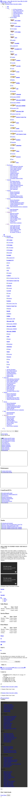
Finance (9, 190)
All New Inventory (17, 9)
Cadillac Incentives (17, 12)
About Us (9, 212)
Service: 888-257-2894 (6, 2)
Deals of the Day (14, 175)
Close (8, 795)
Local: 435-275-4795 (15, 225)
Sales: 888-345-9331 (12, 1)
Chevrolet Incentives (18, 13)
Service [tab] (5, 599)
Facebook (4, 1)
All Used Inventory (14, 170)
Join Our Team (13, 220)
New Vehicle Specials (18, 10)
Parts (8, 208)
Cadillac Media (13, 216)
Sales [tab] (5, 598)
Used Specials (13, 171)
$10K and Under (14, 174)
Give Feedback (5, 698)
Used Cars (6, 377)
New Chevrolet (7, 236)
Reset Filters (3, 795)
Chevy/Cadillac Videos (15, 218)
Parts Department (14, 209)
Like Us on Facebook (7, 667)
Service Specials (14, 205)
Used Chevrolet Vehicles (16, 167)
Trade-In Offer (16, 16)
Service (9, 198)
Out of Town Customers (16, 222)
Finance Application (15, 193)
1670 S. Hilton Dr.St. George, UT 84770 (15, 231)
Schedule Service (14, 201)
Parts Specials (13, 210)
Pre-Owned (10, 165)
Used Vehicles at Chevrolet (16, 166)
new (8, 8)
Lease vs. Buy (16, 14)
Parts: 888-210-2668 (22, 1)
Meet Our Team (14, 214)
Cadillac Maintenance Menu (16, 204)
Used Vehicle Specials (15, 183)
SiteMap (3, 699)
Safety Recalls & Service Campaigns (18, 206)
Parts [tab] (5, 601)
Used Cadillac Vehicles (15, 169)
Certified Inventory (14, 173)
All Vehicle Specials (15, 181)
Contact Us (12, 221)
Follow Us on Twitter (19, 667)
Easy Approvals (14, 177)
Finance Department (15, 192)
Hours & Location (14, 213)
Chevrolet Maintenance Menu (17, 202)
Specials (9, 179)
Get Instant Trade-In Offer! (16, 178)
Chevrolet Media (14, 217)
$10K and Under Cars (15, 186)
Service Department (14, 200)
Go (17, 431)
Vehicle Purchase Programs (16, 185)
